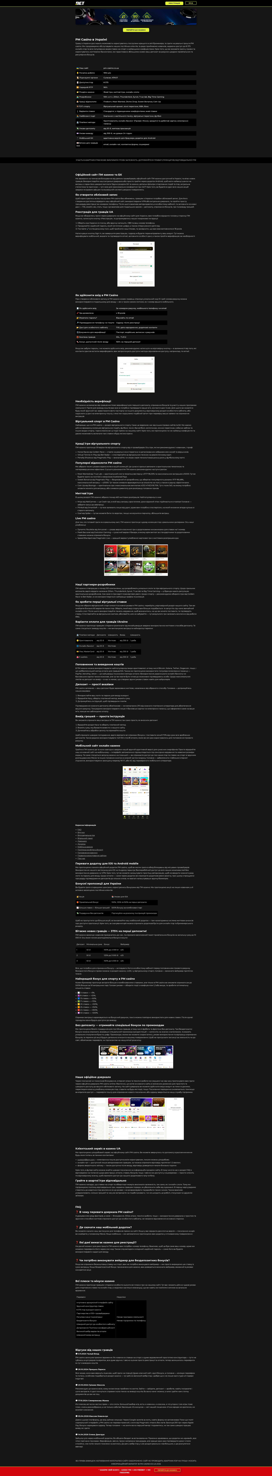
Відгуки (81, 832)
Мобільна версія (85, 847)
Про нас (81, 858)
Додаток (82, 844)
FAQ (79, 830)
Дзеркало (82, 841)
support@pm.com (86, 1160)
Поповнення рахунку (88, 853)
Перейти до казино (136, 30)
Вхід (191, 3)
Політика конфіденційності (90, 850)
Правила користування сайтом (92, 856)
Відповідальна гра (86, 835)
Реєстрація (174, 3)
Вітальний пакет (85, 838)
